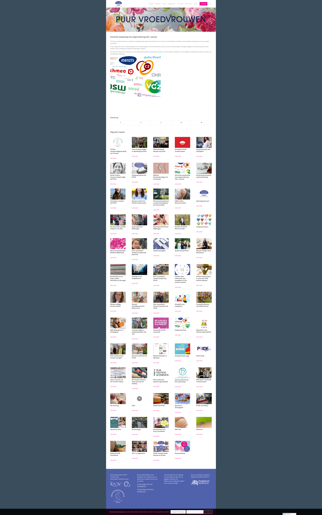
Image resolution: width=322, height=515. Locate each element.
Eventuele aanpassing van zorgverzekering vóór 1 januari (182, 177)
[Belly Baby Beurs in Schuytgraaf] (118, 323)
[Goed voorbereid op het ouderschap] (182, 372)
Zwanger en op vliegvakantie (137, 277)
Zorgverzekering (180, 330)
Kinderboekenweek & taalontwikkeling (203, 176)
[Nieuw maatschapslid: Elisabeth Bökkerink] (118, 243)
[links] (139, 398)
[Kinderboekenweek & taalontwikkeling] (204, 168)
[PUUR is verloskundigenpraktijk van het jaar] (118, 142)
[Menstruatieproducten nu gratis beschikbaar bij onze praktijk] (161, 194)
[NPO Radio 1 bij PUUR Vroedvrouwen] (204, 372)
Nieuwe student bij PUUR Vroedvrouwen (139, 202)
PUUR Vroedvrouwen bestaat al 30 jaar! (160, 454)
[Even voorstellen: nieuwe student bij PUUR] (161, 269)
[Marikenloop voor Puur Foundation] (161, 422)
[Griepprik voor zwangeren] (182, 297)
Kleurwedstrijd (180, 453)
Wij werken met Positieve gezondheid (203, 331)
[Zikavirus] (204, 422)
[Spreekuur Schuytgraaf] (182, 398)
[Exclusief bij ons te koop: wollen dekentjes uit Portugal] (118, 269)
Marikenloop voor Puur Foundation (159, 430)
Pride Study (200, 356)
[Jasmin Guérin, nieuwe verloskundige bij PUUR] (118, 168)
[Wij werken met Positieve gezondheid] (204, 323)
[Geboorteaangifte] (161, 243)
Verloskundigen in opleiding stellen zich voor (139, 332)
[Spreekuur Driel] (118, 422)
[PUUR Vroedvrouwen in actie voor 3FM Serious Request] (204, 269)
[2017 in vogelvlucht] (139, 446)
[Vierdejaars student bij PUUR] (118, 194)
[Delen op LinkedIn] (181, 122)
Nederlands (287, 514)
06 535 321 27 (141, 491)
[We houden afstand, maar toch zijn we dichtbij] (139, 372)
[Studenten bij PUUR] (182, 243)
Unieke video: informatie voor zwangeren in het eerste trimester (181, 279)
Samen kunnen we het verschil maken (116, 381)
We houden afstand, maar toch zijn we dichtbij (139, 382)
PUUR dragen (136, 429)
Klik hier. (206, 477)
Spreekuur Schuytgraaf (179, 406)
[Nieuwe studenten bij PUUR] (139, 348)
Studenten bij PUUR (182, 251)
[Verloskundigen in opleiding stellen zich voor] (139, 323)
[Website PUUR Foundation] (118, 446)
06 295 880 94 (141, 486)
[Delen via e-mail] (201, 122)
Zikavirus (199, 429)
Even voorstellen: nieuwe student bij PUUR (159, 278)
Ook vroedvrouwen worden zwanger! (116, 357)
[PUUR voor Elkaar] (204, 398)
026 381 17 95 (178, 481)
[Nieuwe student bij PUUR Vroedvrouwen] (139, 194)
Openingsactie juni (202, 201)
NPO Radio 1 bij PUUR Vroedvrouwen (203, 381)
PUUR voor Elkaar (202, 406)
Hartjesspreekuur (202, 227)
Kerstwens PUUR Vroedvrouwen (180, 150)
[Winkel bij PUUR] (161, 398)
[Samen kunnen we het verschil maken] (118, 372)
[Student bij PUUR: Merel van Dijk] (182, 219)
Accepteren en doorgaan (178, 511)
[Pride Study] (204, 348)
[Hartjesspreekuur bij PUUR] (139, 168)
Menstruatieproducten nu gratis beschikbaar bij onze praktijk (161, 203)
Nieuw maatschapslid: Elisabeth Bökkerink (118, 252)
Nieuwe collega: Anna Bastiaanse (203, 252)
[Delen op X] (141, 122)
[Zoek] (210, 4)
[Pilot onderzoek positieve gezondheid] (161, 372)
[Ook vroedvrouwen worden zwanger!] (118, 348)
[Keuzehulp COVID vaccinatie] (161, 323)
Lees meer (113, 158)
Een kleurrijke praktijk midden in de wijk (118, 228)
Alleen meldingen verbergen (195, 511)
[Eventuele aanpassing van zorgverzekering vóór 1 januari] (182, 168)
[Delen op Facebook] (120, 122)
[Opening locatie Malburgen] (139, 219)
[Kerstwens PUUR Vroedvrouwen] (182, 142)
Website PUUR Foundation (115, 454)
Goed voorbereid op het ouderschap (181, 381)
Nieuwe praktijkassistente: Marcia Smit (138, 306)
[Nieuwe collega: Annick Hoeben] (118, 297)
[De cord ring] (118, 398)
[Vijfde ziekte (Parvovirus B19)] (182, 194)
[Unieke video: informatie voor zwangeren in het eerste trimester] (182, 269)
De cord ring (114, 406)
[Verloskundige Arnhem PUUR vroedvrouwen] (118, 4)
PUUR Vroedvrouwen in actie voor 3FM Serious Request (203, 278)
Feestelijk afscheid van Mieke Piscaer (202, 305)
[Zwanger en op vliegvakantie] (139, 269)
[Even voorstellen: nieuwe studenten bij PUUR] (161, 297)
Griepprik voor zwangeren (180, 305)
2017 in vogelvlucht (138, 453)
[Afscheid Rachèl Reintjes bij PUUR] (161, 142)
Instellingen (208, 511)
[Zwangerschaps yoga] (182, 348)
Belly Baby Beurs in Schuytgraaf (116, 331)
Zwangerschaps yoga (182, 356)
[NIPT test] (182, 422)
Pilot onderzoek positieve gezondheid (160, 381)
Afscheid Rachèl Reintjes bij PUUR (159, 150)
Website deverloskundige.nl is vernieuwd (160, 177)
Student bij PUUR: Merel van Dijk (181, 228)
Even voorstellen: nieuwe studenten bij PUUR (160, 306)
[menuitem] (151, 4)
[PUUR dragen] (139, 422)
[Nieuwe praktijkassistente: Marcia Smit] (139, 297)
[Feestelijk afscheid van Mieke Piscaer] (204, 297)
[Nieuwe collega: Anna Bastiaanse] (204, 243)
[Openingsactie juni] (204, 194)
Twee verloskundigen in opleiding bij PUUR (139, 150)
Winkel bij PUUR (158, 406)
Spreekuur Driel (115, 429)
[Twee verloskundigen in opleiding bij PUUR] (139, 142)
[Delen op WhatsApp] (161, 122)
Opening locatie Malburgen (137, 228)
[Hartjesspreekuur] (204, 219)
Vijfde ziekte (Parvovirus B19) (180, 202)
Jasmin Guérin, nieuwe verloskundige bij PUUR (117, 177)
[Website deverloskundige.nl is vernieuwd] (161, 168)
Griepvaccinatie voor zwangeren (203, 150)
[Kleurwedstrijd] (182, 446)
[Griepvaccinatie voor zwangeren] (204, 142)
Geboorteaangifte (159, 251)
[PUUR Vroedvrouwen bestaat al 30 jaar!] (161, 446)
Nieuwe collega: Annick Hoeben (115, 305)
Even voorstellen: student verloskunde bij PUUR (139, 252)
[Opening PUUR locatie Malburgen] (161, 219)
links (133, 406)
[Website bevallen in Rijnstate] (161, 348)
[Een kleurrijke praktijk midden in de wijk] (118, 219)
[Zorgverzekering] (182, 323)
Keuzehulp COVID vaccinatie (159, 331)
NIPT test (178, 429)
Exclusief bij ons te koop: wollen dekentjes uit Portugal (118, 278)
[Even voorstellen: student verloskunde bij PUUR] (139, 243)
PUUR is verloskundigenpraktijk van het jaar (118, 151)
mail (176, 483)
